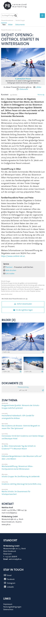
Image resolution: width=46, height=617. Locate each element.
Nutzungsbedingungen (12, 607)
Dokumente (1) (12, 383)
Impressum (7, 604)
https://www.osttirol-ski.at (13, 256)
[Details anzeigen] (43, 352)
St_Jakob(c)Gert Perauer (23, 79)
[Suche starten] (16, 15)
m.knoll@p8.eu (11, 513)
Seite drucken (11, 270)
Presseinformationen (7, 20)
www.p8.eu (6, 525)
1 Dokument (23, 89)
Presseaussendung (23, 387)
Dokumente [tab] (20, 25)
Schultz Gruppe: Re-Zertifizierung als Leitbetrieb (21, 477)
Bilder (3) (9, 320)
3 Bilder (38, 87)
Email (9, 575)
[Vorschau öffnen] (23, 62)
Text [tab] (4, 25)
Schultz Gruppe (20, 20)
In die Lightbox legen (24, 310)
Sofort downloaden (24, 304)
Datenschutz (8, 609)
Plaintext (40, 94)
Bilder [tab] (10, 25)
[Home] (17, 6)
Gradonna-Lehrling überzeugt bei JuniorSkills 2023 (21, 484)
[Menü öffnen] (42, 15)
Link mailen (10, 274)
